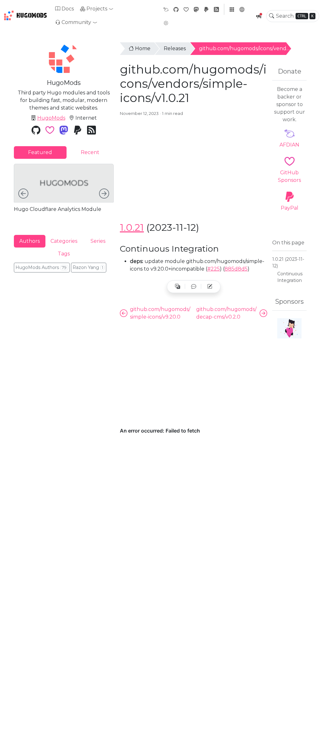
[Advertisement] (193, 170)
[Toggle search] (272, 16)
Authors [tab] (29, 241)
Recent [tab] (90, 152)
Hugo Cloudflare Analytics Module (57, 209)
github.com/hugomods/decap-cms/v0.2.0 (226, 313)
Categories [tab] (63, 241)
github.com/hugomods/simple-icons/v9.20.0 (160, 313)
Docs (68, 9)
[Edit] (209, 287)
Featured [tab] (40, 152)
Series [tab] (98, 241)
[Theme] (166, 23)
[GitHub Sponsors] (186, 9)
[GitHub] (176, 9)
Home (142, 48)
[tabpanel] (64, 194)
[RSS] (216, 9)
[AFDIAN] (166, 9)
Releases (175, 48)
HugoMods (31, 15)
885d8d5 (236, 269)
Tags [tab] (64, 254)
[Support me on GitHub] (289, 328)
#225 (213, 269)
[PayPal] (206, 9)
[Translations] (177, 287)
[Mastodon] (196, 9)
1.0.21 (132, 227)
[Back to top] (313, 719)
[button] (97, 9)
